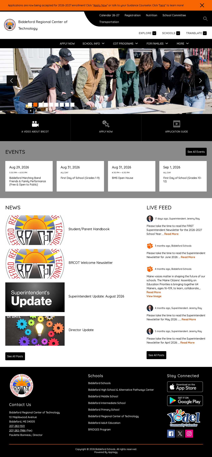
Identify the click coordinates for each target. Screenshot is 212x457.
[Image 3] (41, 105)
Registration (133, 15)
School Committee (174, 15)
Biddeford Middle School (103, 396)
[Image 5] (51, 105)
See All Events (196, 151)
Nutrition (151, 15)
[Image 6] (56, 105)
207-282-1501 (17, 426)
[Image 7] (62, 105)
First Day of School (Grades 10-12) (182, 179)
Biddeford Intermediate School (107, 403)
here (162, 5)
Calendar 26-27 (109, 15)
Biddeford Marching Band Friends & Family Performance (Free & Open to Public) (27, 181)
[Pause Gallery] (30, 110)
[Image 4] (46, 105)
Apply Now (100, 5)
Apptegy (113, 452)
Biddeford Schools (99, 383)
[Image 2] (35, 105)
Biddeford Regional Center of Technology (113, 416)
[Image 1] (30, 105)
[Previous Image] (12, 81)
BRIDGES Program (99, 429)
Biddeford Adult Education (104, 423)
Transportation (109, 22)
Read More (171, 234)
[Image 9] (72, 105)
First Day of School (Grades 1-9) (80, 178)
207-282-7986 (17, 430)
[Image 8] (67, 105)
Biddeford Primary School (103, 409)
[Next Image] (200, 81)
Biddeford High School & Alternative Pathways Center (121, 389)
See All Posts (15, 356)
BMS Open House (123, 178)
